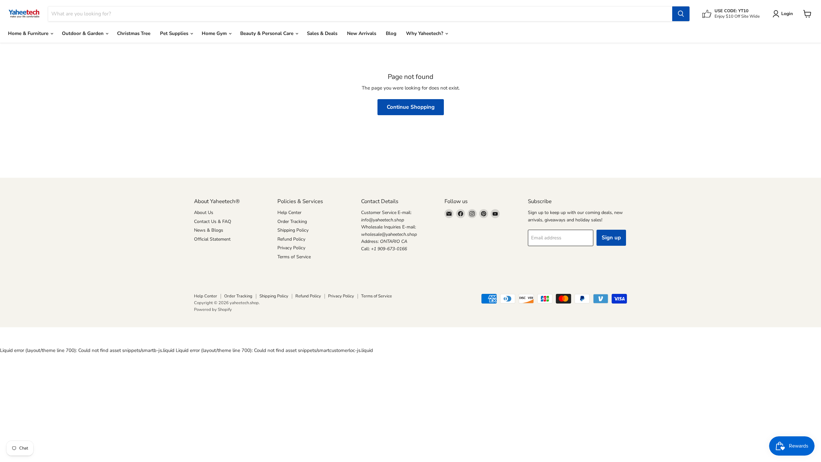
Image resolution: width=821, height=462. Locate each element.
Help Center (289, 213)
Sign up (611, 237)
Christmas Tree (133, 33)
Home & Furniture (29, 33)
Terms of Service (294, 257)
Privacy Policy (291, 248)
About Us (203, 213)
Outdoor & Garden (83, 33)
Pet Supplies (175, 33)
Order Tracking (292, 221)
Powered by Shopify (213, 309)
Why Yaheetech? (425, 33)
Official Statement (212, 239)
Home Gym (215, 33)
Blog (391, 33)
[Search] (681, 13)
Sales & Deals (322, 33)
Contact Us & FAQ (212, 221)
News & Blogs (208, 230)
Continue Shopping (411, 107)
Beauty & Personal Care (267, 33)
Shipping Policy (293, 230)
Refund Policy (291, 239)
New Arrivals (361, 33)
